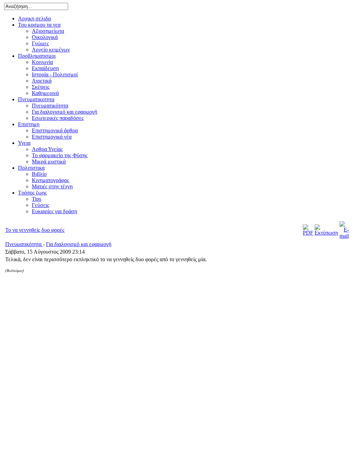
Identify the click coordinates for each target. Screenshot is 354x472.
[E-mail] (344, 236)
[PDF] (308, 233)
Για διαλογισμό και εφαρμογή (78, 244)
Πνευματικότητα (24, 244)
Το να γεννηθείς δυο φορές (34, 230)
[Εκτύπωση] (326, 233)
